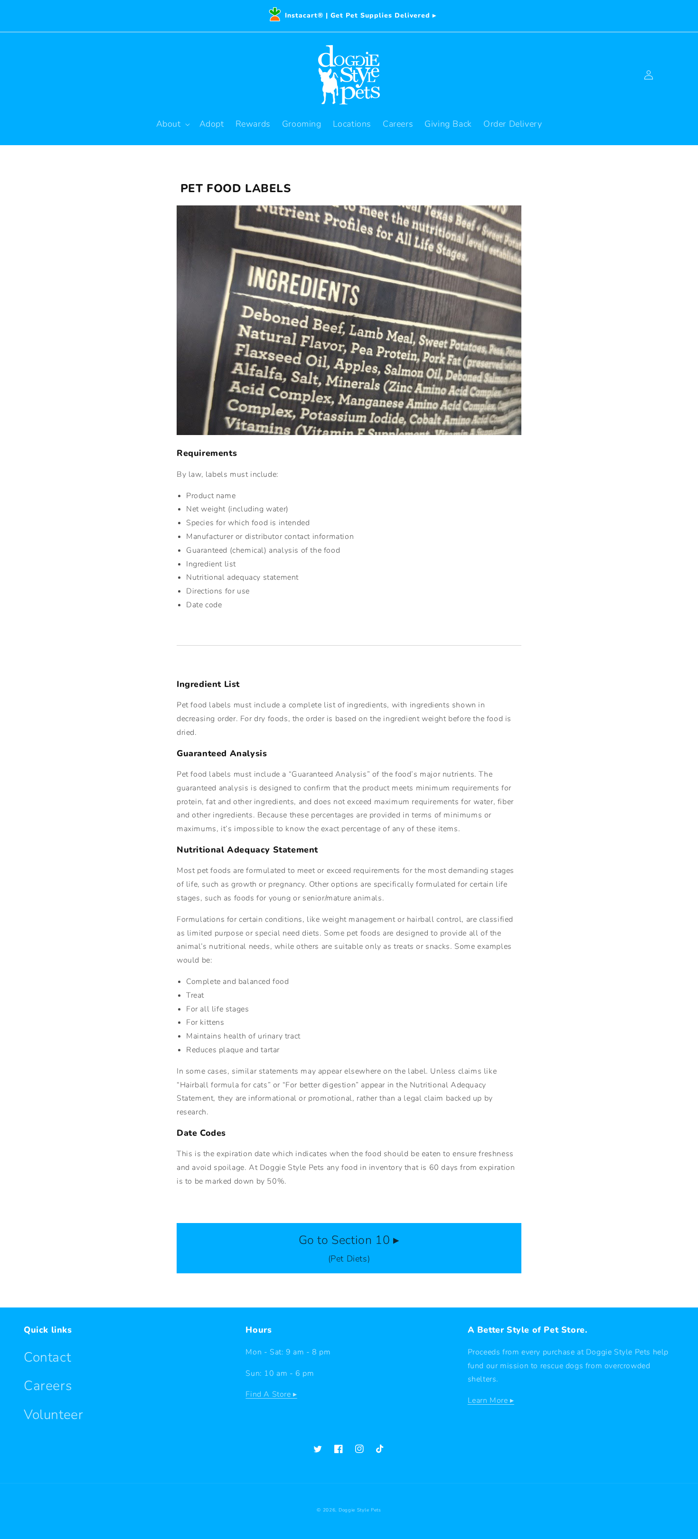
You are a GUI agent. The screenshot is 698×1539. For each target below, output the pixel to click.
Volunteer (53, 1415)
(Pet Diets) (349, 1248)
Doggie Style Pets (360, 1510)
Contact (47, 1357)
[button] (172, 124)
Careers (48, 1386)
